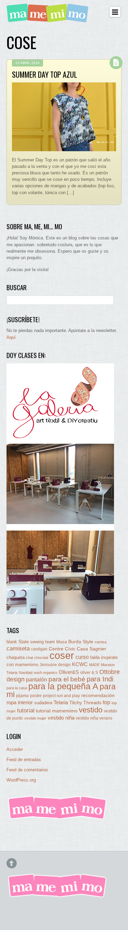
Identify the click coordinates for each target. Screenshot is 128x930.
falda (95, 657)
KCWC (80, 664)
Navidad (25, 673)
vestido (90, 710)
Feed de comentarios (27, 769)
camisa (100, 642)
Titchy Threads (85, 702)
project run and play (61, 695)
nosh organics (45, 673)
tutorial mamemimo (56, 710)
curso (82, 657)
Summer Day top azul (44, 74)
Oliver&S (69, 672)
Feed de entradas (23, 759)
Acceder (14, 749)
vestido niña (61, 718)
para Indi (100, 679)
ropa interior (19, 702)
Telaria (61, 702)
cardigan (39, 649)
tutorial (25, 710)
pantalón (36, 679)
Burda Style (80, 641)
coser (61, 655)
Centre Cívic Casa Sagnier (77, 648)
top (106, 702)
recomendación (98, 695)
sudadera (43, 702)
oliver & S (89, 672)
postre (36, 695)
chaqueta (15, 657)
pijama (22, 695)
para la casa (16, 688)
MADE (94, 665)
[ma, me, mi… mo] (48, 18)
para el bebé (66, 679)
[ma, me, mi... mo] (57, 818)
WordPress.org (21, 780)
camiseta (18, 648)
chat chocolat (37, 658)
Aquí (11, 337)
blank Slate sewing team (30, 641)
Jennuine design (55, 664)
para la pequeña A (63, 686)
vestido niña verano (94, 718)
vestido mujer (35, 718)
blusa (61, 641)
